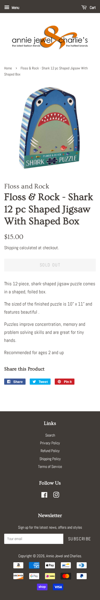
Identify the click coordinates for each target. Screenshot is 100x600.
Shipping (11, 248)
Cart (92, 7)
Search (50, 435)
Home (8, 68)
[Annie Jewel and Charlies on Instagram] (56, 495)
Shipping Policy (50, 458)
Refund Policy (50, 450)
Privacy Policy (50, 442)
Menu (15, 7)
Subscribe (79, 539)
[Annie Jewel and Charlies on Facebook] (44, 495)
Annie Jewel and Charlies (63, 555)
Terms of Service (50, 466)
